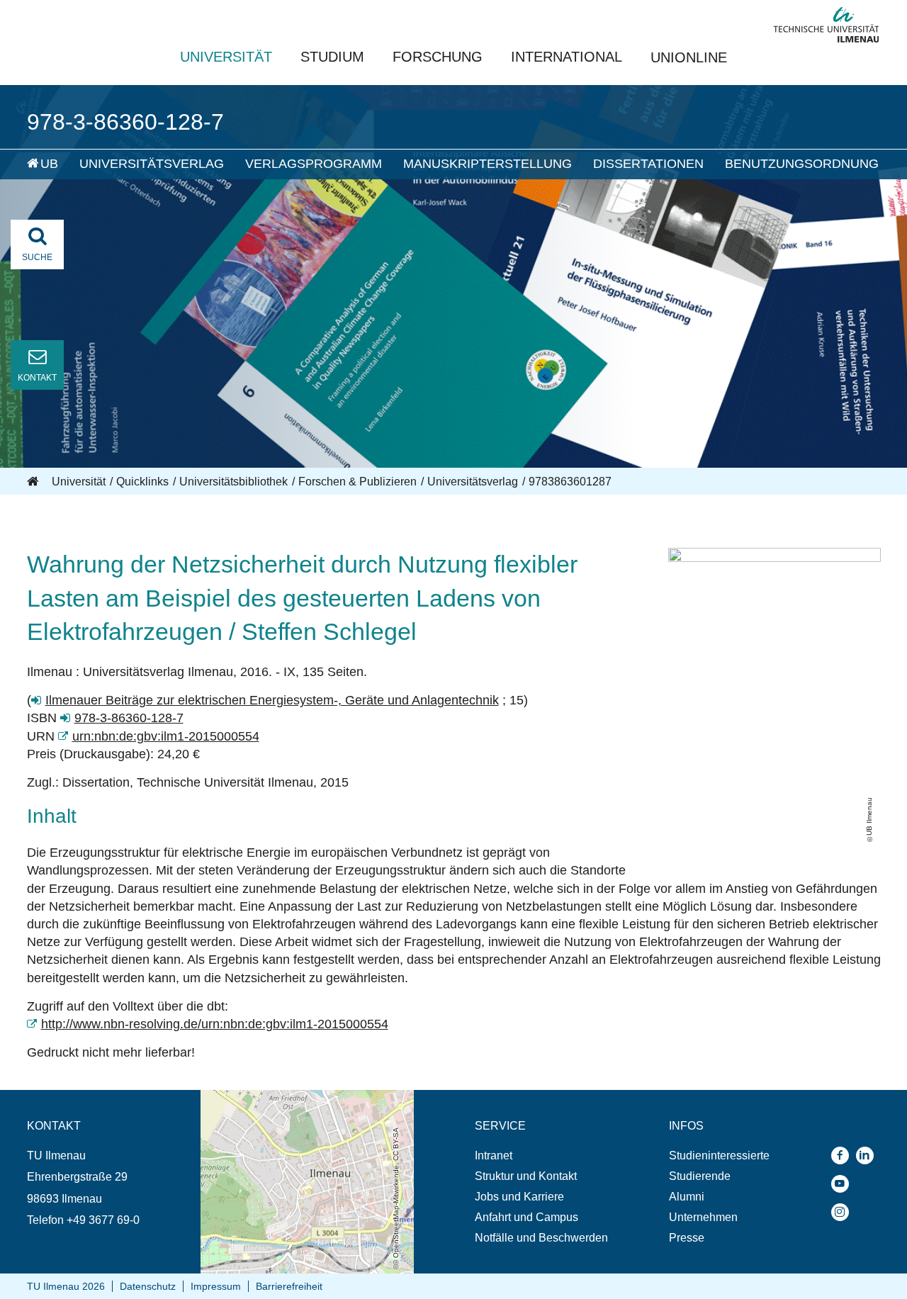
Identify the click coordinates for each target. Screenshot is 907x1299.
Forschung (438, 56)
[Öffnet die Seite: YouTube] (843, 1184)
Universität (226, 56)
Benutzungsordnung (802, 164)
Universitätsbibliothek (233, 482)
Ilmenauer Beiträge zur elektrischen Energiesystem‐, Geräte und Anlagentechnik (272, 700)
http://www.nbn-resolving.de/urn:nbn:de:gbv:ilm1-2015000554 (214, 1024)
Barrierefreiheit (289, 1286)
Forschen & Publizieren (357, 482)
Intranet (493, 1155)
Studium (332, 56)
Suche (37, 257)
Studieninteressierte (719, 1155)
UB (49, 164)
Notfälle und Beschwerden (541, 1238)
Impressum (216, 1286)
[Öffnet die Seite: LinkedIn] (868, 1155)
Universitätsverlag (151, 164)
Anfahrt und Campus (526, 1217)
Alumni (686, 1197)
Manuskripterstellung (487, 164)
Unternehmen (703, 1217)
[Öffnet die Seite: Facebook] (843, 1155)
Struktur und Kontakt (526, 1176)
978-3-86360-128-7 (129, 718)
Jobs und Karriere (519, 1197)
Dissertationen (648, 164)
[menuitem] (24, 164)
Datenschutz (148, 1286)
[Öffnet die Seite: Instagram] (843, 1212)
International (566, 56)
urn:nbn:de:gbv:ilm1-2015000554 (165, 736)
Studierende (700, 1176)
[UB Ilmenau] (774, 558)
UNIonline (688, 57)
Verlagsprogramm (313, 164)
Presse (686, 1238)
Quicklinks (142, 482)
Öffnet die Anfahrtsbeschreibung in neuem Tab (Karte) (306, 1103)
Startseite (34, 482)
